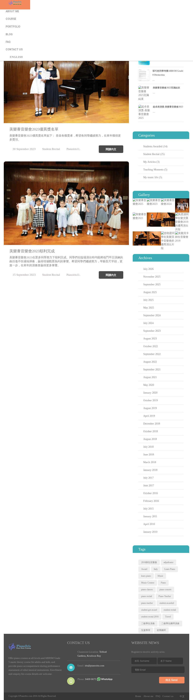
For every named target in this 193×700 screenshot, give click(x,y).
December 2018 (151, 423)
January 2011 (150, 516)
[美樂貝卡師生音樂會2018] (182, 233)
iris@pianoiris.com (94, 665)
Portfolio (13, 26)
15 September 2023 (24, 274)
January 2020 (150, 392)
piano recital (146, 596)
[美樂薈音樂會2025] (140, 200)
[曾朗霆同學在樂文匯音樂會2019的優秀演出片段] (168, 214)
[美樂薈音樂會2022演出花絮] (182, 200)
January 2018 (150, 470)
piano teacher (147, 603)
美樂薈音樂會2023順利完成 (32, 251)
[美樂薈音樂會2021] (140, 214)
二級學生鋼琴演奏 (170, 623)
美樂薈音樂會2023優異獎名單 (33, 129)
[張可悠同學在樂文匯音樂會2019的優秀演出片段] (154, 214)
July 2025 (148, 300)
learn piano (146, 576)
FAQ (8, 41)
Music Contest (147, 582)
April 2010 (149, 524)
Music (160, 576)
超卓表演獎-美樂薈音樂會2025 (168, 106)
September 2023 (152, 330)
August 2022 (150, 361)
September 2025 (152, 284)
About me (12, 11)
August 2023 (150, 338)
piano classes (147, 589)
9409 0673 (90, 679)
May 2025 (148, 307)
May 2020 (148, 385)
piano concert (165, 589)
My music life (150, 177)
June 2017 (148, 485)
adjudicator (168, 562)
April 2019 (149, 415)
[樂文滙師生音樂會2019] (140, 233)
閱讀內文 (111, 149)
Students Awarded (152, 146)
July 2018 (148, 446)
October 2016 (150, 493)
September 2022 (152, 354)
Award (144, 569)
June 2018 (148, 454)
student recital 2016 (150, 616)
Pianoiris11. (73, 148)
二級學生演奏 (148, 623)
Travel (168, 616)
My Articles (149, 161)
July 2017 (148, 477)
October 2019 (150, 400)
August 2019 (150, 408)
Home (9, 3)
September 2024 (152, 315)
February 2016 (151, 501)
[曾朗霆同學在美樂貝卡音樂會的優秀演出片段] (168, 233)
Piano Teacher (165, 596)
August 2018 (150, 439)
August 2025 (150, 292)
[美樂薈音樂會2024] (168, 200)
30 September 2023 (24, 148)
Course (11, 18)
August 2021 (150, 377)
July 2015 (148, 508)
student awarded (166, 603)
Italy (156, 569)
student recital (170, 610)
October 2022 (150, 346)
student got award (149, 610)
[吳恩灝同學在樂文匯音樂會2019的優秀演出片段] (182, 214)
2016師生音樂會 (149, 562)
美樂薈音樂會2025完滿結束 (166, 87)
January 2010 (150, 531)
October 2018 (150, 431)
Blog (9, 34)
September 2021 (152, 369)
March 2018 (149, 462)
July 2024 (148, 323)
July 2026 (148, 269)
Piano (163, 582)
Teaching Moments (153, 169)
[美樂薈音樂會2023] (154, 200)
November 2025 (151, 276)
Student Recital (51, 148)
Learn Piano (169, 569)
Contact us (14, 49)
